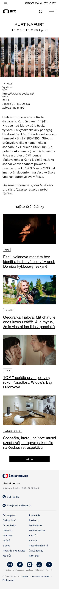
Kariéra (33, 540)
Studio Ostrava (37, 530)
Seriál (8, 370)
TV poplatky (9, 525)
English (25, 576)
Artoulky (9, 310)
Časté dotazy (36, 550)
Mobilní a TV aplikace (14, 550)
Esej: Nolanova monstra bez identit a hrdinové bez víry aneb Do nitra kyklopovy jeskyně (29, 261)
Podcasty (7, 535)
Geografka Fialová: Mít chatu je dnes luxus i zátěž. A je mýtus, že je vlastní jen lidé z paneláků (29, 322)
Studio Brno (35, 525)
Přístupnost (8, 580)
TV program (9, 515)
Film (7, 249)
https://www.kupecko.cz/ (18, 93)
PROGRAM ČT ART (40, 3)
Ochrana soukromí (40, 576)
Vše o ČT (7, 555)
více (29, 459)
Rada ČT (33, 535)
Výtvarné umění (12, 430)
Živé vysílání (9, 520)
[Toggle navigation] (5, 3)
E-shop (6, 545)
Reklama (34, 520)
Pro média (34, 515)
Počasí (6, 540)
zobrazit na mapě (13, 107)
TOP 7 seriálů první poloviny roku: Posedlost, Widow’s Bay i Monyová (27, 382)
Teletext (7, 530)
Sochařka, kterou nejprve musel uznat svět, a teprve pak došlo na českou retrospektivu (29, 442)
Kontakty (34, 555)
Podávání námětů (38, 545)
